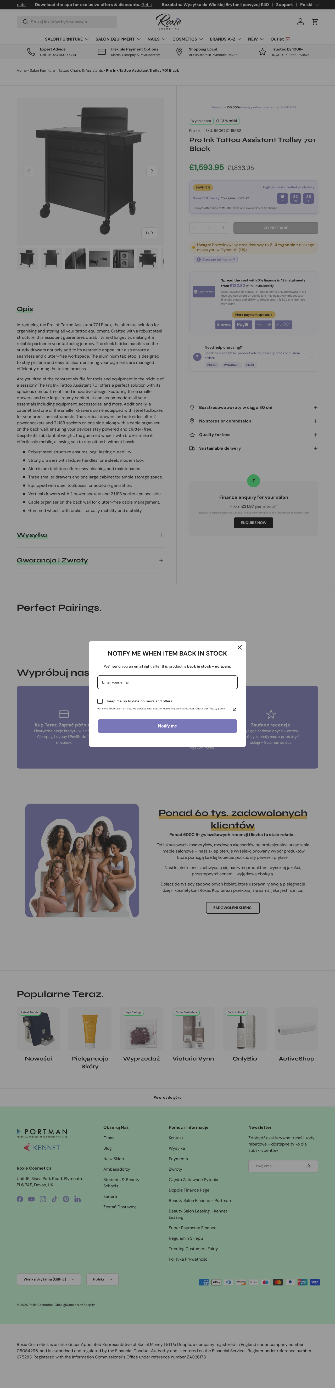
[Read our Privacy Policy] (234, 709)
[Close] (239, 647)
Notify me (167, 726)
